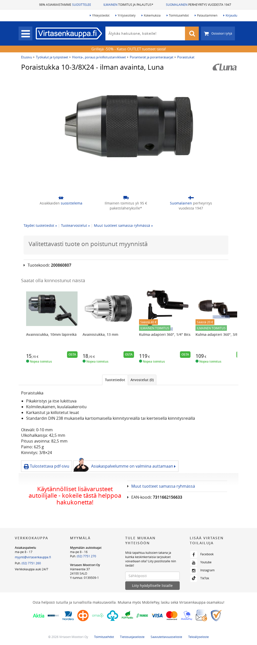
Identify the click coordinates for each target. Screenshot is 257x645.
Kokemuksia (152, 15)
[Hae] (192, 33)
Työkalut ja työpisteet (52, 57)
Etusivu (26, 57)
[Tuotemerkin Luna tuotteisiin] (224, 67)
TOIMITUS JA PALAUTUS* (128, 5)
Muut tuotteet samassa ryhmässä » (123, 225)
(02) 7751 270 (86, 556)
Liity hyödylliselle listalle (152, 585)
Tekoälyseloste (198, 637)
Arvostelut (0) (142, 379)
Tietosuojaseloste (132, 637)
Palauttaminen (207, 15)
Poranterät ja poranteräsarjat (151, 57)
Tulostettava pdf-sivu (49, 466)
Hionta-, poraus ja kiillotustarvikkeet (99, 57)
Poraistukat (186, 57)
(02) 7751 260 (31, 563)
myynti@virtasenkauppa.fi (33, 557)
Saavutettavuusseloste (166, 637)
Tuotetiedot (115, 379)
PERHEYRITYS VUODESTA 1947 (198, 5)
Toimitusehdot (179, 15)
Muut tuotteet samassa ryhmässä (163, 486)
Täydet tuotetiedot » (40, 225)
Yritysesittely (127, 15)
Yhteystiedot (100, 15)
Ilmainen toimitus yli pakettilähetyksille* (126, 205)
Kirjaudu (231, 15)
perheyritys (191, 205)
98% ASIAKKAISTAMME (65, 5)
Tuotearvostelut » (75, 225)
